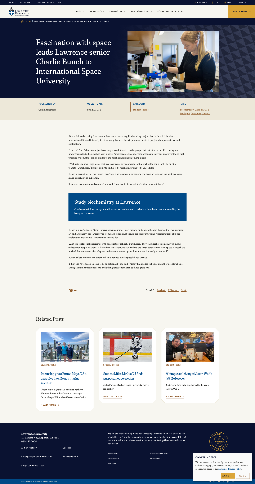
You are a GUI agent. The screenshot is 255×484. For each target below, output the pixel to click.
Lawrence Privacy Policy (229, 468)
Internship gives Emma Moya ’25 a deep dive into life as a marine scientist (63, 378)
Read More (49, 405)
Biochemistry (187, 109)
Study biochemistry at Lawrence (107, 202)
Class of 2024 (202, 109)
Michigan (185, 113)
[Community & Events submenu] (183, 11)
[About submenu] (84, 11)
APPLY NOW (240, 11)
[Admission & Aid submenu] (151, 11)
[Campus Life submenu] (124, 11)
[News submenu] (15, 2)
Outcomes (196, 113)
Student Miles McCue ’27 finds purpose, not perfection (123, 375)
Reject (242, 475)
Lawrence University (34, 434)
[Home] (22, 21)
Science (206, 113)
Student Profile (140, 109)
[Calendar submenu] (31, 2)
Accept (227, 475)
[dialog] (222, 467)
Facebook (161, 290)
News (28, 21)
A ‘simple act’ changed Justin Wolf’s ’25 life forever (189, 375)
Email (184, 290)
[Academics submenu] (103, 11)
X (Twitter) (173, 290)
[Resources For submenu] (53, 2)
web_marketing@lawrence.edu (163, 440)
